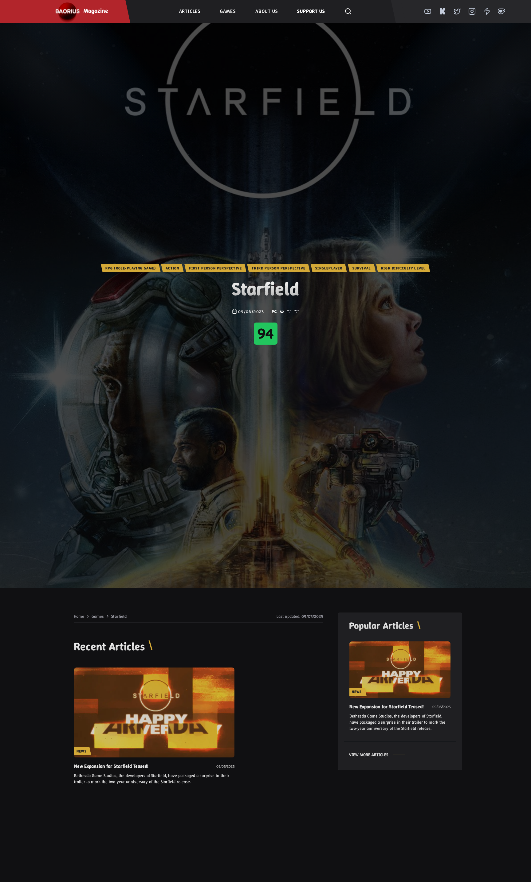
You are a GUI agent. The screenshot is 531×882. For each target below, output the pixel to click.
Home (79, 616)
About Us (266, 11)
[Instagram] (472, 11)
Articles (189, 11)
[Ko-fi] (501, 11)
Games (228, 11)
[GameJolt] (486, 11)
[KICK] (442, 11)
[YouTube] (427, 11)
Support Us (311, 11)
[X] (457, 11)
